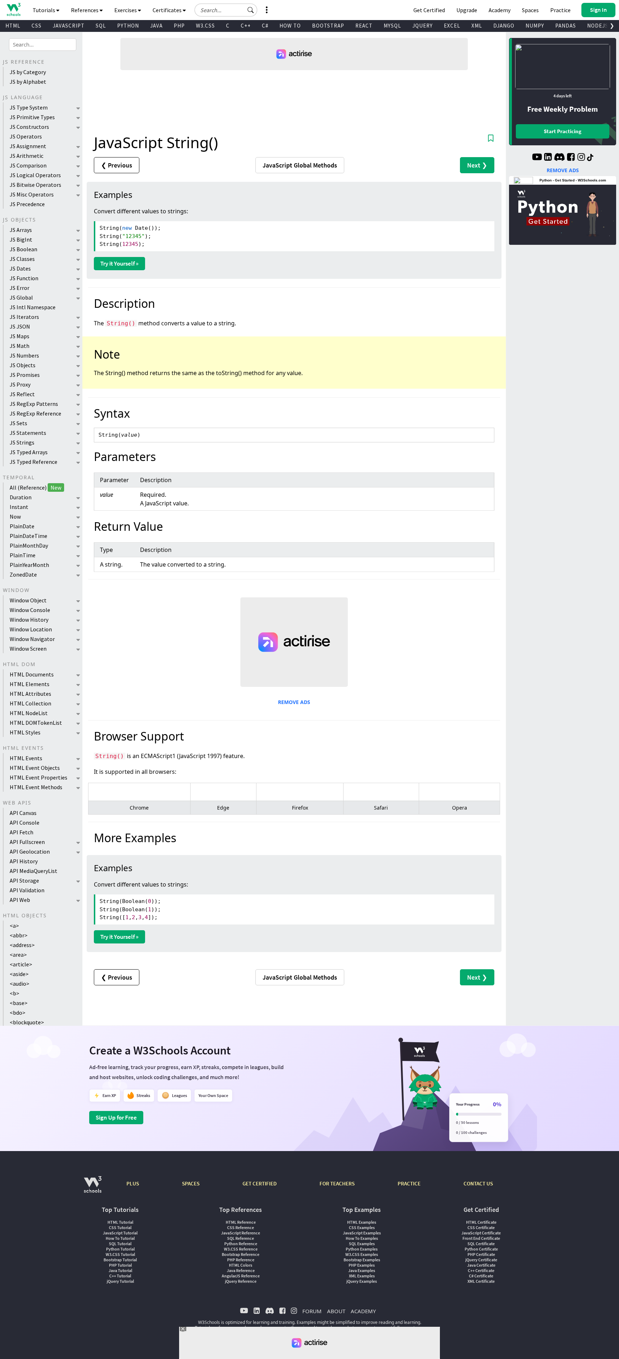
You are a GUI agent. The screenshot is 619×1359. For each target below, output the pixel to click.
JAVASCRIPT (69, 25)
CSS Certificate (481, 1227)
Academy (499, 10)
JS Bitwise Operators (35, 184)
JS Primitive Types (32, 117)
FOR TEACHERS (337, 1183)
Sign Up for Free (116, 1117)
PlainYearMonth (29, 564)
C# (265, 25)
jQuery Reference (240, 1281)
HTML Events (26, 758)
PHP (179, 25)
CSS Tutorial (120, 1227)
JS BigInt (21, 239)
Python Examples (362, 1249)
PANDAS (565, 25)
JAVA (156, 25)
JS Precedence (27, 204)
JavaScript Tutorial (120, 1233)
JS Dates (20, 268)
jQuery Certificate (481, 1259)
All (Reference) (35, 487)
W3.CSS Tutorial (120, 1254)
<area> (18, 954)
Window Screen (28, 648)
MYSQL (392, 25)
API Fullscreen (27, 841)
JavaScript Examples (362, 1233)
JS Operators (26, 136)
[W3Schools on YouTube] (537, 158)
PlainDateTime (28, 535)
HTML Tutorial (120, 1222)
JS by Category (28, 72)
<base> (19, 1002)
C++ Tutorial (120, 1275)
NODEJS (597, 25)
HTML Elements (29, 684)
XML (476, 25)
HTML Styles (25, 732)
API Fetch (21, 832)
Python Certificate (481, 1249)
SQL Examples (362, 1243)
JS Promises (25, 374)
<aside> (19, 973)
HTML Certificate (481, 1222)
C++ (246, 25)
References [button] (85, 10)
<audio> (19, 983)
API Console (24, 822)
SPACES (191, 1183)
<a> (14, 925)
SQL (101, 25)
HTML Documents (32, 674)
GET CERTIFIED (260, 1183)
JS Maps (19, 336)
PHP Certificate (481, 1254)
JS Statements (28, 432)
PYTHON (128, 25)
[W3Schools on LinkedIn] (547, 158)
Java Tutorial (120, 1270)
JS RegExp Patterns (34, 403)
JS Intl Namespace (33, 307)
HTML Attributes (30, 693)
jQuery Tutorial (120, 1281)
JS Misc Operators (32, 194)
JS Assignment (28, 146)
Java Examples (361, 1270)
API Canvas (23, 812)
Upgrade (466, 10)
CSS (37, 25)
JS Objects (22, 365)
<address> (22, 944)
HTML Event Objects (35, 767)
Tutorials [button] (44, 10)
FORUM (312, 1311)
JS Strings (22, 442)
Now (15, 516)
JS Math (19, 345)
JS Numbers (24, 355)
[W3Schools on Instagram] (581, 158)
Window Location (31, 629)
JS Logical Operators (35, 175)
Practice (560, 10)
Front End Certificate (481, 1238)
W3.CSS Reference (241, 1249)
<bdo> (17, 1012)
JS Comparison (28, 165)
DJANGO (503, 25)
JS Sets (18, 423)
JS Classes (22, 258)
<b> (14, 993)
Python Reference (240, 1243)
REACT (364, 25)
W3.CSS (205, 25)
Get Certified (429, 10)
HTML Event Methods (36, 787)
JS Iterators (24, 316)
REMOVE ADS (294, 702)
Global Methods (300, 165)
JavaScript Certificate (481, 1233)
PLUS (132, 1183)
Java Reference (241, 1270)
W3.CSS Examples (361, 1254)
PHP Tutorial (120, 1265)
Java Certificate (481, 1265)
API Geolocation (30, 851)
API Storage (24, 880)
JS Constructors (29, 126)
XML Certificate (481, 1281)
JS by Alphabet (28, 81)
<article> (21, 964)
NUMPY (535, 25)
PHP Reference (240, 1259)
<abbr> (19, 935)
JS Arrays (21, 229)
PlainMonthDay (29, 545)
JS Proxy (20, 384)
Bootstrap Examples (362, 1259)
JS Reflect (22, 394)
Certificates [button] (168, 10)
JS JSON (20, 326)
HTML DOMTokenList (36, 722)
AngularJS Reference (241, 1275)
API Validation (27, 890)
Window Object (28, 600)
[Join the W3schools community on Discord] (559, 158)
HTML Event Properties (38, 777)
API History (24, 861)
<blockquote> (27, 1022)
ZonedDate (23, 574)
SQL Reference (240, 1238)
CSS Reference (240, 1227)
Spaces (530, 10)
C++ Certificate (481, 1270)
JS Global (21, 297)
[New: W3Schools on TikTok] (590, 158)
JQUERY (422, 25)
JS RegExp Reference (35, 413)
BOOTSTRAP (328, 25)
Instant (19, 506)
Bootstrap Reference (240, 1254)
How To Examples (362, 1238)
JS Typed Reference (33, 461)
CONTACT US (478, 1183)
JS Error (19, 287)
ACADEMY (363, 1311)
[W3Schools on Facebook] (570, 158)
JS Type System (29, 107)
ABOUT (336, 1311)
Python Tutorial (120, 1249)
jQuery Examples (361, 1281)
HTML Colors (240, 1265)
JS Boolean (23, 249)
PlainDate (22, 526)
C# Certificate (481, 1275)
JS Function (24, 278)
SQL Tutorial (120, 1243)
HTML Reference (241, 1222)
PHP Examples (362, 1265)
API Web (20, 899)
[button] (251, 10)
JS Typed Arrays (29, 452)
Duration (21, 497)
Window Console (30, 609)
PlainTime (22, 555)
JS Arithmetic (26, 155)
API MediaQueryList (33, 870)
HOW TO (290, 25)
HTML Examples (361, 1222)
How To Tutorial (120, 1238)
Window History (29, 619)
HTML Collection (30, 703)
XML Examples (362, 1275)
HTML (12, 25)
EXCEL (452, 25)
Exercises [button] (126, 10)
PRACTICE (409, 1183)
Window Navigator (32, 638)
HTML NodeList (29, 713)
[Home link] (13, 9)
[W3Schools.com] (92, 1188)
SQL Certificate (481, 1243)
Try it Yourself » (119, 263)
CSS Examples (362, 1227)
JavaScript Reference (240, 1233)
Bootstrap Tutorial (120, 1259)
